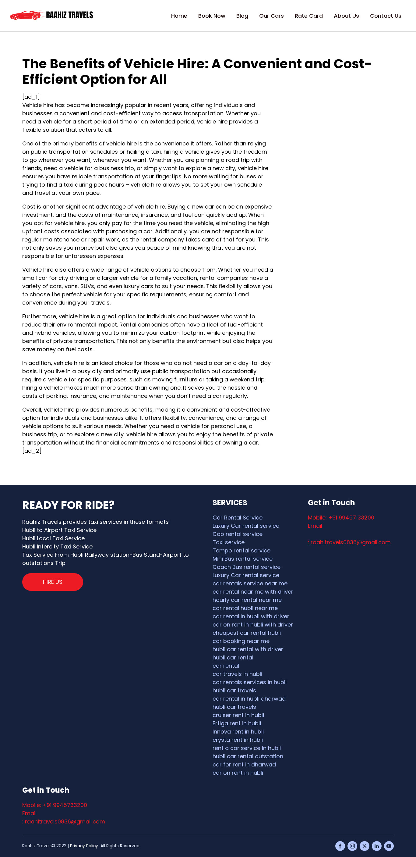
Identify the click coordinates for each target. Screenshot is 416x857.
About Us (346, 16)
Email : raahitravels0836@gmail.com (63, 817)
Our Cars (271, 16)
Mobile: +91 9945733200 (54, 805)
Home (179, 16)
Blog (242, 16)
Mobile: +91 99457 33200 (341, 517)
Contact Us (385, 16)
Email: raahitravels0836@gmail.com (349, 534)
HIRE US (52, 582)
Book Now (211, 16)
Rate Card (309, 16)
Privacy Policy (84, 846)
